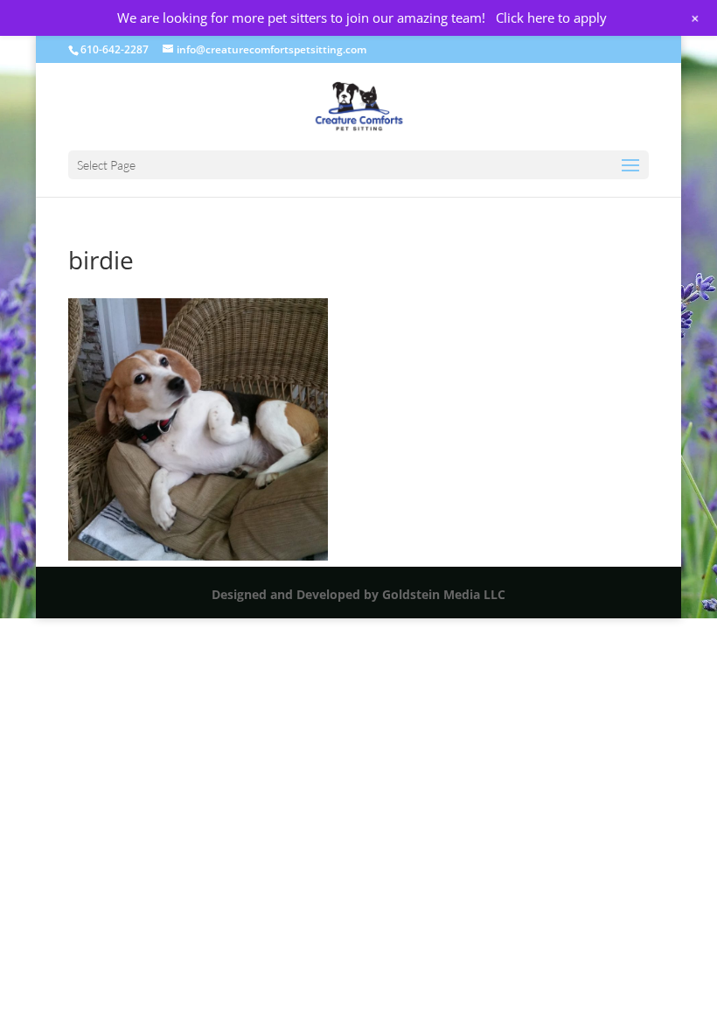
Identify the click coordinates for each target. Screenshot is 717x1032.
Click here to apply (551, 17)
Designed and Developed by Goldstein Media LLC (358, 594)
